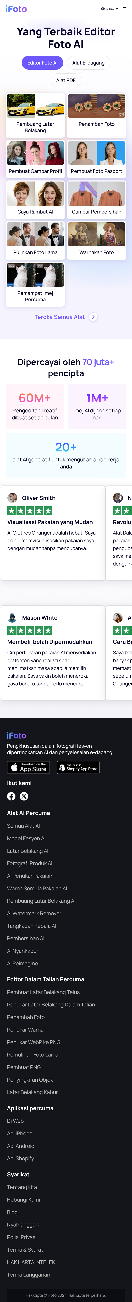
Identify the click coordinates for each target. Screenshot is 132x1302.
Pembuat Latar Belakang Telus (43, 992)
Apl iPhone (19, 1133)
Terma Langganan (28, 1274)
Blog (12, 1212)
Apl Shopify (20, 1158)
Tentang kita (22, 1187)
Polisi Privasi (22, 1237)
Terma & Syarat (25, 1249)
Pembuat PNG (24, 1067)
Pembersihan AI (25, 938)
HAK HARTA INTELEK (31, 1262)
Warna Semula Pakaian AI (37, 888)
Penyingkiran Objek (30, 1079)
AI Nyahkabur (22, 950)
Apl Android (20, 1145)
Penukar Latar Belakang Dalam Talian (51, 1004)
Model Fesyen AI (26, 838)
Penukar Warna (25, 1029)
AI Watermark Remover (34, 913)
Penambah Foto (26, 1017)
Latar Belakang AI (27, 850)
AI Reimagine (22, 963)
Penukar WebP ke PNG (33, 1042)
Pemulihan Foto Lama (32, 1054)
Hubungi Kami (23, 1199)
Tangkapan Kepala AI (31, 925)
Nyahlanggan (23, 1224)
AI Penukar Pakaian (29, 875)
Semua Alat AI (23, 825)
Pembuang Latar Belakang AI (41, 900)
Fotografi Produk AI (29, 863)
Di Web (15, 1120)
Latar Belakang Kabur (32, 1092)
